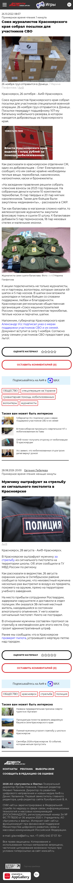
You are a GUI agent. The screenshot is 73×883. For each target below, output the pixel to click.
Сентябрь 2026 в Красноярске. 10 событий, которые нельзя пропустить (38, 743)
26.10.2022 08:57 (11, 13)
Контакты (10, 769)
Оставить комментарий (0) (37, 364)
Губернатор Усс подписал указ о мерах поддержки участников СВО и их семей (37, 419)
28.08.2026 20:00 (12, 470)
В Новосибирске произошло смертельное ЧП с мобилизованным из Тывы (41, 430)
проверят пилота (14, 638)
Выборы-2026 (44, 769)
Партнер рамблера (32, 866)
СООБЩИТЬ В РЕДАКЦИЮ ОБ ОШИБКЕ (28, 773)
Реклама (26, 769)
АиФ (21, 87)
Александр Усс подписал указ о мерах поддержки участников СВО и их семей (30, 326)
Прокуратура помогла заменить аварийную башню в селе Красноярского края (39, 721)
